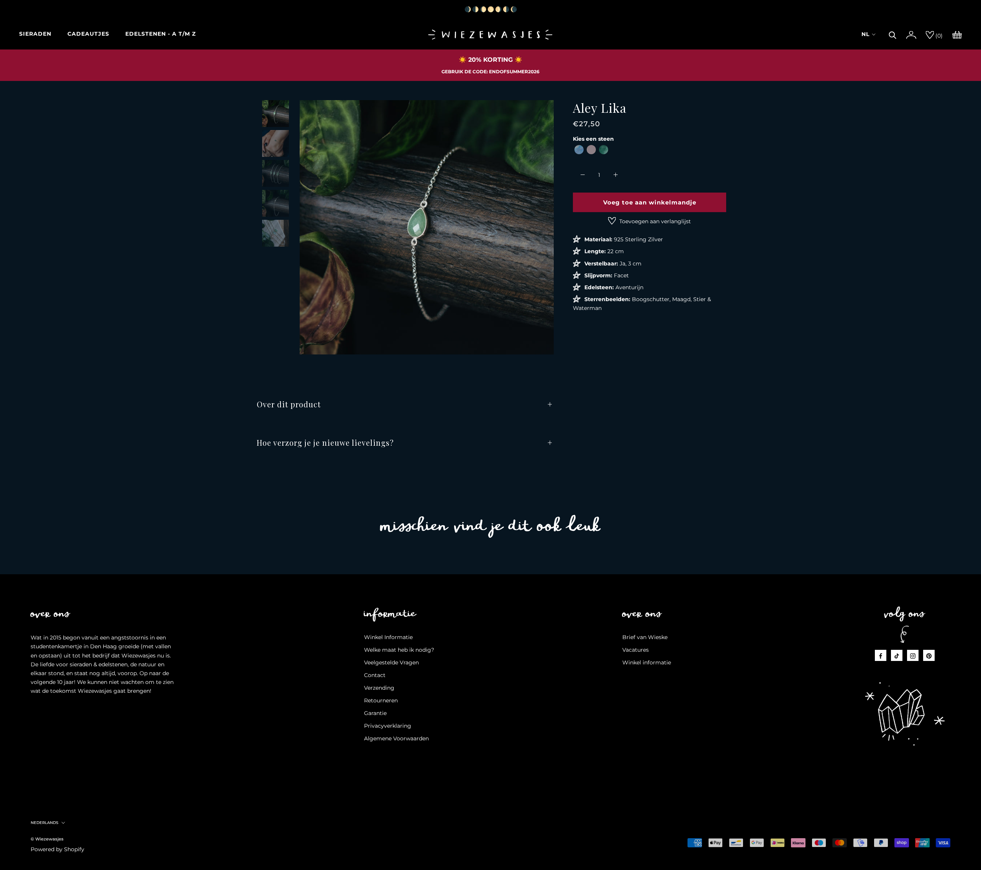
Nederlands (44, 822)
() (938, 35)
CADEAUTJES (88, 33)
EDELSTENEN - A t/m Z (160, 33)
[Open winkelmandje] (957, 34)
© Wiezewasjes (47, 839)
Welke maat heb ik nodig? (399, 649)
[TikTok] (896, 655)
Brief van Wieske (645, 637)
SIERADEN (35, 33)
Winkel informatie (646, 662)
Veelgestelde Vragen (391, 662)
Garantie (375, 713)
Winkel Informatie (388, 637)
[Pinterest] (929, 655)
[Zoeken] (893, 34)
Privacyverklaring (387, 725)
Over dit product (289, 404)
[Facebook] (880, 655)
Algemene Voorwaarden (396, 738)
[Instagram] (912, 655)
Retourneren (381, 700)
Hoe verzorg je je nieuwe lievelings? (325, 442)
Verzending (379, 687)
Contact (375, 675)
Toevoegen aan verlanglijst (654, 221)
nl (865, 34)
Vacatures (635, 649)
